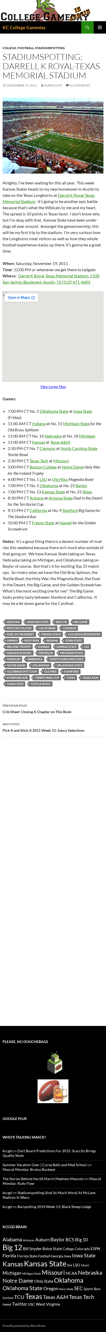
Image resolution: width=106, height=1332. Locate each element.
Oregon (50, 1288)
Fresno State (43, 522)
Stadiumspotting (50, 48)
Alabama (12, 1239)
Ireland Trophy (19, 646)
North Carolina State (78, 448)
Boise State (52, 1248)
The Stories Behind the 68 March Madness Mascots (43, 1179)
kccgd (7, 1151)
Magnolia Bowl (19, 653)
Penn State (66, 1289)
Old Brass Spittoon (22, 671)
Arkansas (28, 1240)
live (69, 1265)
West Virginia (48, 1304)
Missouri (61, 460)
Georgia (57, 1256)
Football (25, 48)
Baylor (81, 485)
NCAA (71, 1273)
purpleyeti (53, 85)
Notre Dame (73, 466)
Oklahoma (49, 485)
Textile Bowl (41, 684)
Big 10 (81, 1239)
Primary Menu (100, 27)
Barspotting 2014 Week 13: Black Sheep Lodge (54, 1206)
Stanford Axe (17, 677)
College (9, 48)
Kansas (38, 442)
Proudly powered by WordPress (24, 1326)
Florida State (27, 1256)
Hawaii (65, 522)
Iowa (67, 1256)
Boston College (43, 466)
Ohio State (43, 1281)
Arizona (36, 497)
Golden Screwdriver (84, 634)
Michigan (87, 435)
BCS (70, 1239)
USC (31, 1304)
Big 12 (12, 1247)
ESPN (95, 1249)
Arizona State (61, 497)
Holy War (31, 640)
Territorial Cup (47, 677)
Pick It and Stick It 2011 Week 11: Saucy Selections (43, 727)
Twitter (19, 1304)
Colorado (82, 1249)
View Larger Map (53, 387)
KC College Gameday (24, 27)
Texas (87, 491)
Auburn (42, 1239)
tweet (7, 1304)
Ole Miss (60, 479)
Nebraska (53, 435)
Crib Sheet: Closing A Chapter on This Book (37, 709)
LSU (43, 479)
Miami (85, 1265)
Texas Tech (39, 460)
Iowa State (82, 411)
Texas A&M (60, 442)
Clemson (47, 448)
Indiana (39, 423)
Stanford (70, 510)
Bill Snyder (32, 1248)
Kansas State (53, 491)
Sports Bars (92, 1289)
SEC (78, 1288)
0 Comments (80, 85)
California (38, 510)
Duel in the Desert (20, 634)
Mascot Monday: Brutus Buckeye (29, 1169)
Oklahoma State (54, 411)
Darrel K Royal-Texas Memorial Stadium (53, 275)
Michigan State (76, 423)
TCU (19, 1297)
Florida (9, 1255)
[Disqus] (53, 813)
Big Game (80, 622)
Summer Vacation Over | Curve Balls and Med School (45, 1165)
